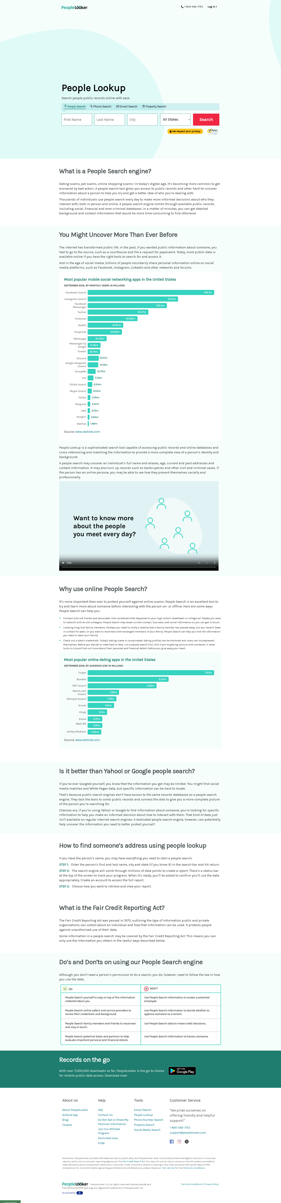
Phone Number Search (148, 1120)
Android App (70, 1115)
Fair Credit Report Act (133, 1161)
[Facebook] (172, 1141)
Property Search (144, 1125)
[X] (187, 1141)
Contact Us (105, 1115)
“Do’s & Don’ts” (170, 1168)
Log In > (212, 6)
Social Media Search (147, 1130)
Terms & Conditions (194, 1168)
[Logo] (76, 1184)
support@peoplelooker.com (188, 1132)
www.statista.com (87, 432)
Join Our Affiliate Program (109, 1131)
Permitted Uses (108, 1138)
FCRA (101, 1143)
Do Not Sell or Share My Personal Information (113, 1122)
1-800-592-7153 (180, 1127)
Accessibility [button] (69, 1192)
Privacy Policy (211, 1184)
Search (206, 119)
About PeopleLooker (75, 1110)
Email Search (142, 1110)
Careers (67, 1125)
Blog (65, 1120)
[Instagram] (179, 1141)
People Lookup (143, 1115)
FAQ (100, 1110)
